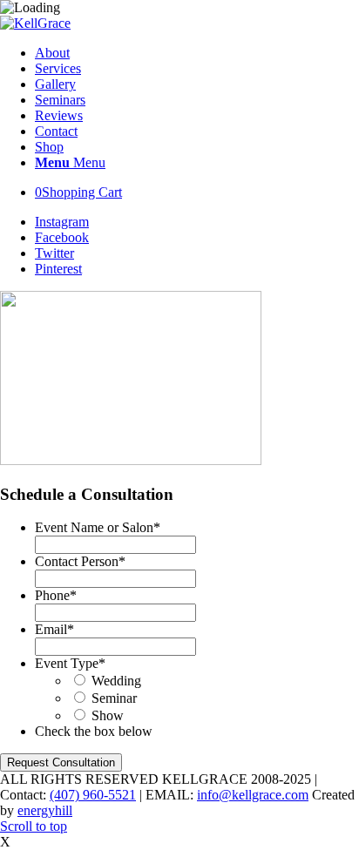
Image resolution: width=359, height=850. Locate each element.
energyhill (44, 810)
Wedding (116, 680)
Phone (56, 595)
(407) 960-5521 (93, 794)
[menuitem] (197, 53)
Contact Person (80, 561)
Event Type (70, 663)
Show (107, 715)
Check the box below (93, 731)
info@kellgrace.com (252, 794)
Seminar (114, 698)
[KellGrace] (35, 23)
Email (54, 629)
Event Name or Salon (97, 527)
